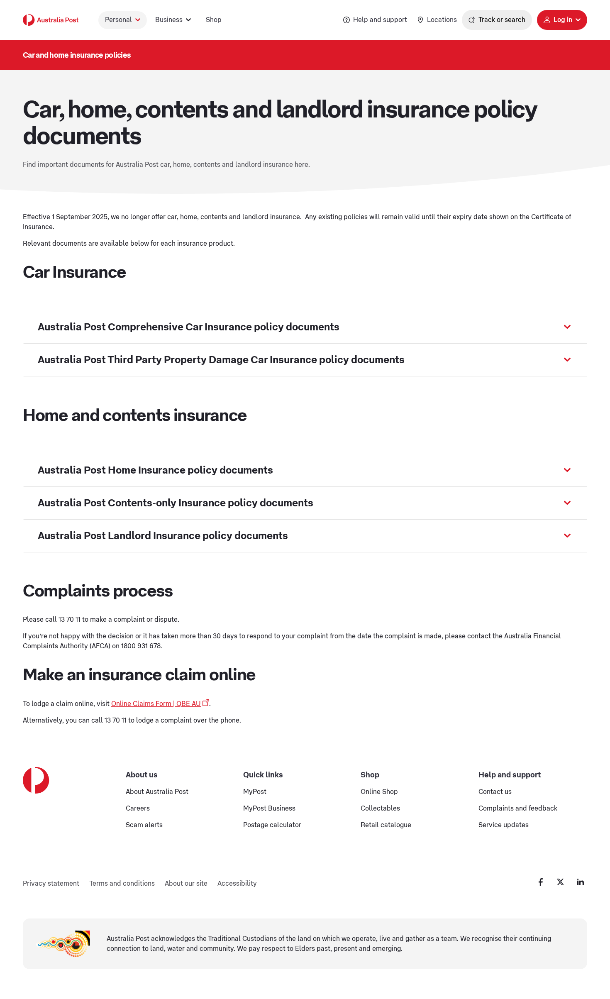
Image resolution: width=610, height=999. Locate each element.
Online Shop (379, 792)
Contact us (495, 792)
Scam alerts (144, 825)
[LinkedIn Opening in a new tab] (580, 882)
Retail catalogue (386, 825)
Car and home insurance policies (77, 55)
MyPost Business (269, 808)
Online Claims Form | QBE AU (156, 704)
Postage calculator (272, 825)
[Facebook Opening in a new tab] (540, 882)
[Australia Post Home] (50, 20)
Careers (138, 808)
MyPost (254, 792)
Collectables (380, 808)
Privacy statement (51, 883)
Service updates (503, 825)
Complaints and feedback (517, 808)
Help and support (380, 20)
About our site (186, 883)
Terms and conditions (122, 883)
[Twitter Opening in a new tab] (560, 882)
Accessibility (237, 883)
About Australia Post (157, 792)
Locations (442, 20)
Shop (214, 20)
